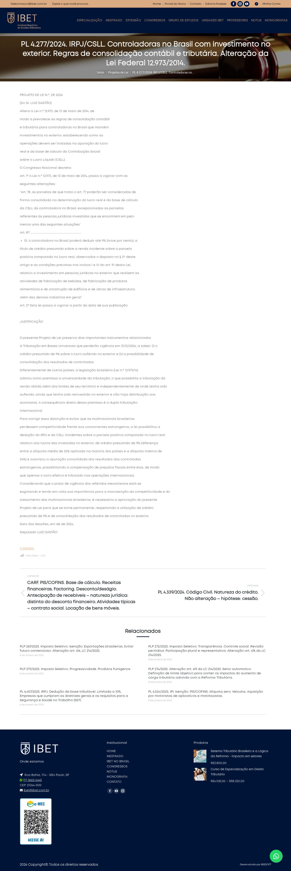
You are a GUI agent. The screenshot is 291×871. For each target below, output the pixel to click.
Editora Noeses (215, 4)
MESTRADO (115, 756)
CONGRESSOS (117, 766)
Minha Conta (271, 4)
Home (157, 4)
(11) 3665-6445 (32, 780)
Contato (196, 4)
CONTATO (114, 781)
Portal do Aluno (175, 4)
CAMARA (27, 548)
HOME (111, 751)
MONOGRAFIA (117, 776)
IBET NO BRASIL (118, 761)
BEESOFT (266, 864)
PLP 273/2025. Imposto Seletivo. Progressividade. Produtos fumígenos (75, 669)
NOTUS (112, 771)
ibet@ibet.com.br (36, 790)
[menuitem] (89, 20)
